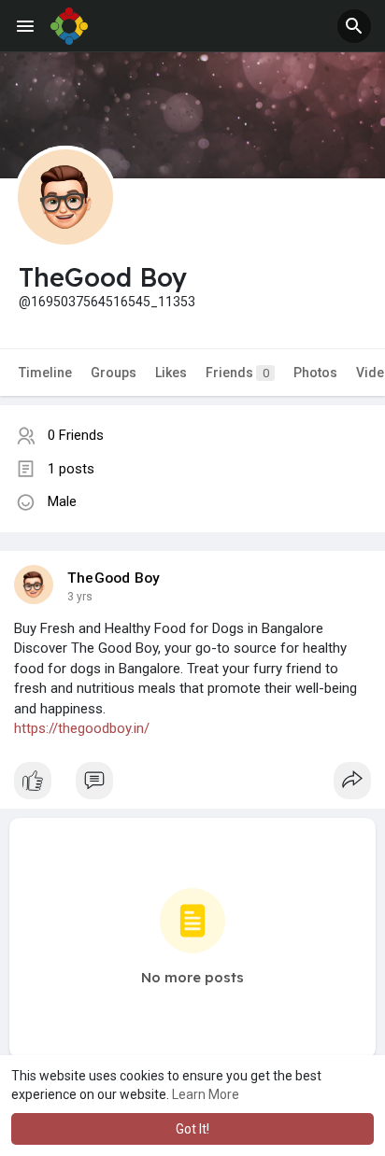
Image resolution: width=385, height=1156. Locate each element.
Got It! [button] (192, 1128)
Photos (315, 372)
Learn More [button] (205, 1094)
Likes (171, 372)
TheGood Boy (113, 578)
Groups (113, 372)
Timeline (45, 372)
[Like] (192, 785)
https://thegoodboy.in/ (82, 728)
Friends (237, 372)
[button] (354, 26)
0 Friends (76, 435)
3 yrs (80, 596)
